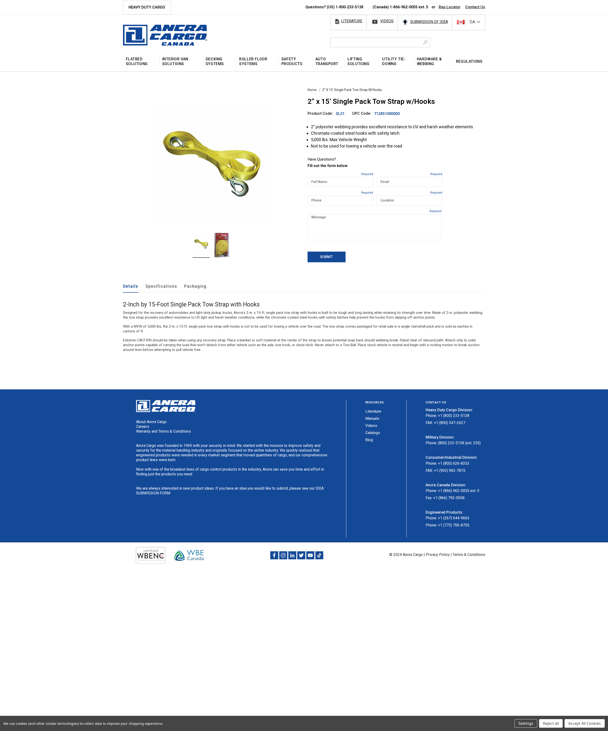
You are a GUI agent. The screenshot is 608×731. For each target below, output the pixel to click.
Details (130, 286)
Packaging (195, 286)
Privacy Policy (438, 554)
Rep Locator (450, 7)
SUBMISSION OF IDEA (429, 21)
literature (351, 21)
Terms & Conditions (469, 554)
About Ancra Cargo (151, 422)
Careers (142, 426)
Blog (369, 440)
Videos (371, 425)
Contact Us (475, 7)
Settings (525, 723)
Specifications (161, 286)
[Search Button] (425, 42)
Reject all (551, 723)
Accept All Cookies (584, 723)
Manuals (372, 418)
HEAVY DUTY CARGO (146, 7)
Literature (373, 411)
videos (387, 21)
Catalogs (372, 432)
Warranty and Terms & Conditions (163, 431)
